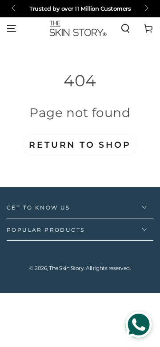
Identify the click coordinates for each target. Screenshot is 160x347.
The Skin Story (66, 268)
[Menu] (11, 28)
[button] (125, 28)
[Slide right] (145, 9)
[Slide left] (14, 9)
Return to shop (80, 145)
